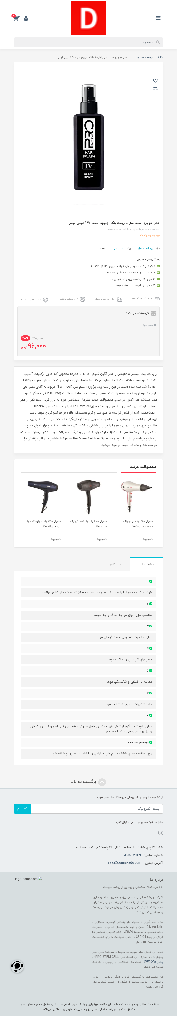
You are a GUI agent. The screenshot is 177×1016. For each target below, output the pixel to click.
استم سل (119, 248)
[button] (19, 18)
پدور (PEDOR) (153, 962)
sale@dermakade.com (124, 863)
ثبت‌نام (22, 808)
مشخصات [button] (146, 564)
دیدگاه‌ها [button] (114, 564)
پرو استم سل (145, 248)
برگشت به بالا (84, 782)
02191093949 (132, 855)
